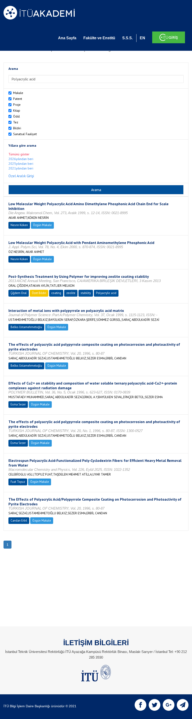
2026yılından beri (20, 159)
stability (86, 293)
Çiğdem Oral (19, 293)
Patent (17, 99)
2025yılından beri (20, 163)
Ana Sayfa (67, 38)
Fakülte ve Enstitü (99, 38)
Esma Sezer (18, 404)
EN (142, 38)
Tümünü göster (19, 154)
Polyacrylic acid (106, 293)
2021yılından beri (20, 168)
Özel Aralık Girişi (21, 175)
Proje (17, 104)
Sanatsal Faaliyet (25, 134)
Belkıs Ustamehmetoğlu (26, 327)
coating (56, 293)
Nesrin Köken (19, 225)
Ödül (16, 116)
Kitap (16, 110)
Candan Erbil (19, 521)
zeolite (70, 293)
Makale (18, 93)
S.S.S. (127, 38)
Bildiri (17, 128)
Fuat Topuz (18, 482)
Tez (15, 122)
